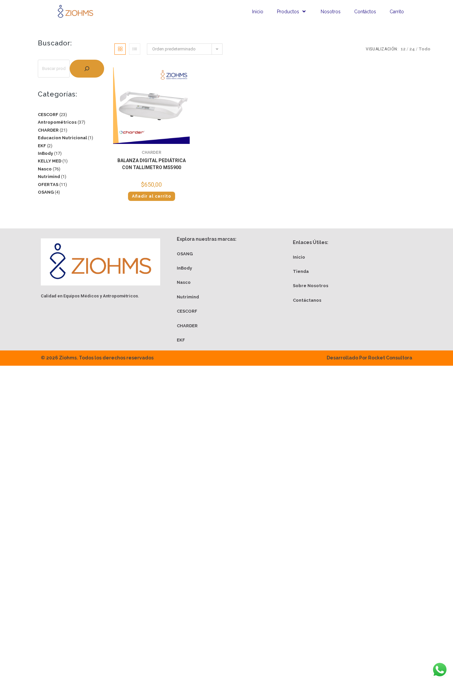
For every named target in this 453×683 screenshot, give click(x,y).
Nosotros (331, 11)
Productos (288, 11)
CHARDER (151, 152)
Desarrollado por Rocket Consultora (369, 357)
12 (403, 48)
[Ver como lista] (134, 49)
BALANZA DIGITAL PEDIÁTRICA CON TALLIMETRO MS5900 (151, 164)
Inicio (257, 11)
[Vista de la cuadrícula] (120, 49)
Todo (424, 48)
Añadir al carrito (151, 196)
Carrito (397, 11)
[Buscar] (87, 69)
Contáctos (365, 11)
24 (412, 48)
